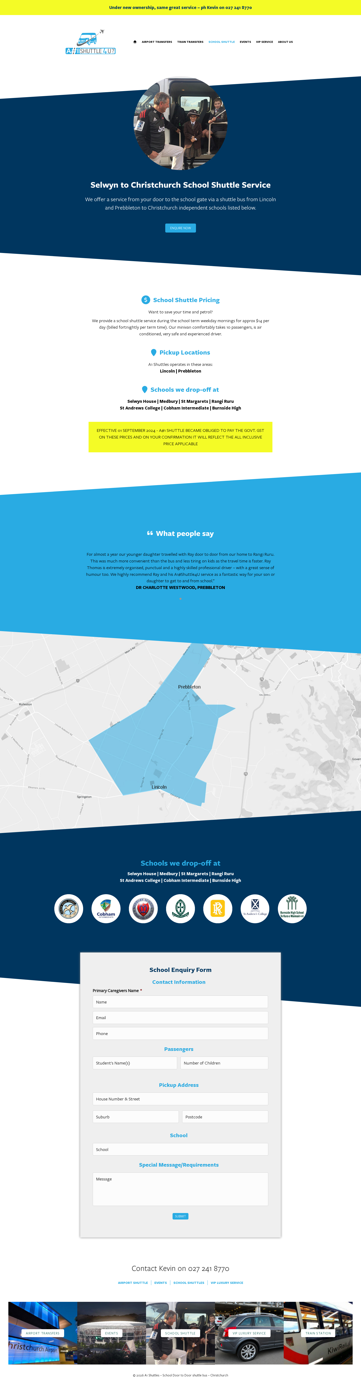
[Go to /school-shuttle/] (180, 1333)
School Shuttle (221, 42)
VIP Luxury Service (227, 1283)
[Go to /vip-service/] (249, 1333)
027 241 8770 (238, 7)
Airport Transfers (157, 42)
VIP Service (264, 42)
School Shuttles (188, 1283)
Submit (180, 1216)
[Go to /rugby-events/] (111, 1333)
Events (245, 42)
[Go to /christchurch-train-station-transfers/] (318, 1333)
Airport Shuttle (133, 1283)
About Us (285, 42)
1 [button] (180, 599)
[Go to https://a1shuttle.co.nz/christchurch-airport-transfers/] (42, 1333)
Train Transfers (190, 42)
